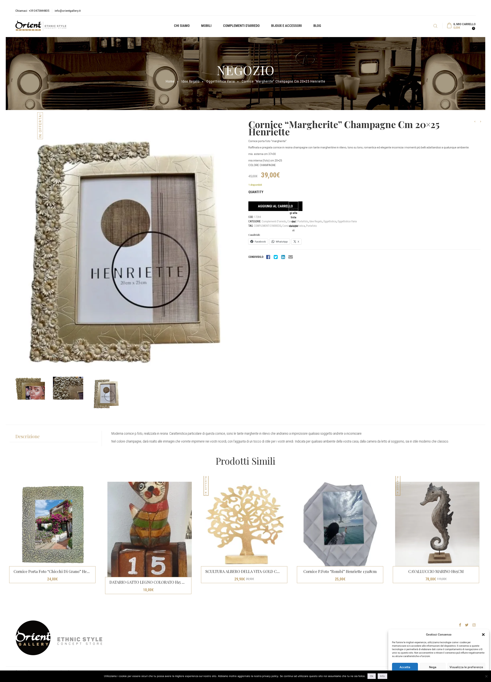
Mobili (206, 26)
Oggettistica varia (220, 81)
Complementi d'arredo (274, 221)
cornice (286, 225)
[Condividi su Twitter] (275, 256)
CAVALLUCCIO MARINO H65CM (436, 571)
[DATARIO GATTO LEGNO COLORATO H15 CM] (149, 529)
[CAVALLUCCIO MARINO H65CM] (437, 524)
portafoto (311, 225)
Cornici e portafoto (297, 221)
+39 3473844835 (39, 10)
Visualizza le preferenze (466, 667)
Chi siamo (182, 26)
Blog (317, 26)
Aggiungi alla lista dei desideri (293, 209)
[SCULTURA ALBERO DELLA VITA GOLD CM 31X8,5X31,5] (245, 524)
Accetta (405, 667)
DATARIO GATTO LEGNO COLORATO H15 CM (149, 582)
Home (170, 81)
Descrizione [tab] (27, 436)
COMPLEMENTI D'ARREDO (267, 225)
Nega (432, 667)
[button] (483, 634)
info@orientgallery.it (68, 10)
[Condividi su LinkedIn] (283, 256)
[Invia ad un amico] (290, 256)
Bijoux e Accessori (286, 26)
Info (382, 676)
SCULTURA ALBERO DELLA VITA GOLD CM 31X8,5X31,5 (252, 571)
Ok (371, 676)
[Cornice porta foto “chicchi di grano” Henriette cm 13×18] (54, 524)
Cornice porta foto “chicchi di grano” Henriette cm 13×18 (64, 571)
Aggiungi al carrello (275, 206)
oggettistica (298, 225)
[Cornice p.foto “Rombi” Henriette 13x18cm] (341, 524)
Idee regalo (190, 81)
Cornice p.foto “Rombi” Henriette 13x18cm (340, 571)
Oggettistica (329, 221)
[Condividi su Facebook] (268, 256)
